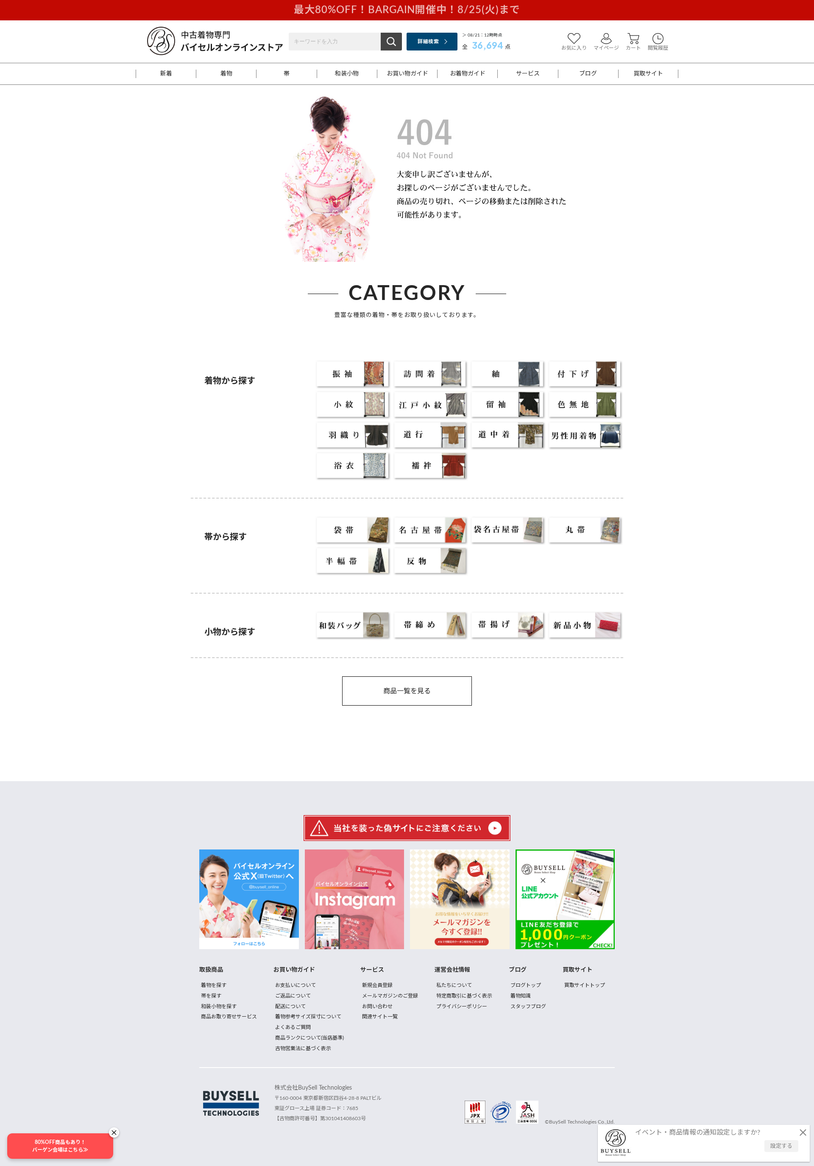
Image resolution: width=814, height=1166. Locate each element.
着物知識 (520, 995)
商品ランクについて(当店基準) (309, 1037)
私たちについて (454, 985)
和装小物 (347, 74)
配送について (290, 1006)
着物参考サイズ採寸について (308, 1016)
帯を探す (211, 995)
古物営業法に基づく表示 (303, 1048)
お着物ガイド (467, 74)
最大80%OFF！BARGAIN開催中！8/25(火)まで (407, 10)
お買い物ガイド (407, 74)
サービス (528, 74)
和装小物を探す (219, 1006)
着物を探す (213, 985)
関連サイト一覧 (380, 1016)
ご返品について (293, 995)
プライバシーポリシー (461, 1006)
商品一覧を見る (407, 691)
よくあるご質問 (293, 1027)
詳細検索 (428, 41)
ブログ (588, 74)
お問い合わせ (377, 1006)
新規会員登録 (377, 985)
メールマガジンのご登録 (390, 995)
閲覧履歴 (658, 47)
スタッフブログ (528, 1006)
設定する (781, 1146)
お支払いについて (295, 985)
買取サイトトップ (584, 985)
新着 (166, 74)
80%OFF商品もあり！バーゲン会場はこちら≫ (60, 1146)
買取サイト (648, 74)
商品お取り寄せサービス (229, 1016)
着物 (226, 74)
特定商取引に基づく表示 (464, 995)
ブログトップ (525, 985)
